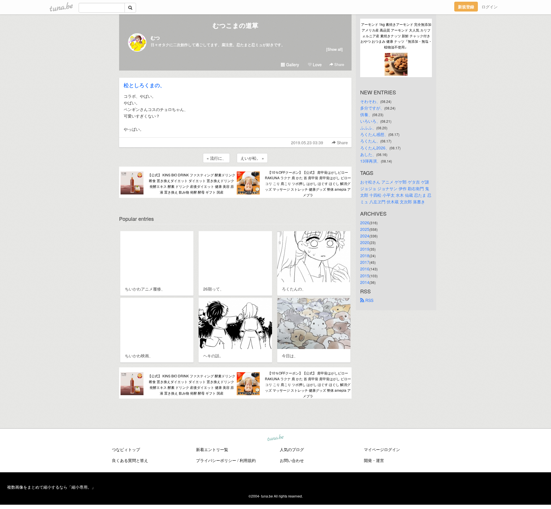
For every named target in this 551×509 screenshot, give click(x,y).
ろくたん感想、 (374, 134)
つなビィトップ (126, 449)
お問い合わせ (292, 460)
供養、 (366, 114)
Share (338, 64)
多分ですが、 (372, 108)
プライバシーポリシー (216, 460)
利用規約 (248, 460)
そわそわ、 (370, 101)
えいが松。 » (252, 158)
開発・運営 (374, 460)
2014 (364, 282)
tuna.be (275, 438)
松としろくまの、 (144, 85)
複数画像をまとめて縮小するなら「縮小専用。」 (51, 487)
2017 (364, 262)
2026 (364, 222)
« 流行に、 (216, 158)
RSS (368, 300)
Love (317, 64)
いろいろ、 (370, 121)
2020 (364, 242)
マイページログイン (382, 449)
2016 (364, 269)
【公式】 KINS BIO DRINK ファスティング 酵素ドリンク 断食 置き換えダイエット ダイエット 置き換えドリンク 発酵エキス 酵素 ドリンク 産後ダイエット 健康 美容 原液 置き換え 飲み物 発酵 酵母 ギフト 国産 (191, 183)
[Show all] (334, 49)
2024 (364, 236)
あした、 (368, 154)
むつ (155, 37)
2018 (364, 255)
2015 (364, 275)
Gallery (292, 64)
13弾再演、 (370, 161)
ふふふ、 (368, 127)
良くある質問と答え (130, 460)
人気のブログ (292, 449)
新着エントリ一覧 (212, 449)
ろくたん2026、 (374, 148)
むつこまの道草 (235, 25)
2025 (364, 229)
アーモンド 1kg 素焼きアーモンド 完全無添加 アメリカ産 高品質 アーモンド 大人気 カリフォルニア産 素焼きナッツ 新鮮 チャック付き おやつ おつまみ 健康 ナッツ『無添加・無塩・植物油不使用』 (396, 35)
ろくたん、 (370, 141)
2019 (364, 249)
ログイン (490, 6)
